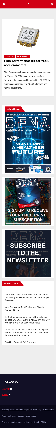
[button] (52, 4)
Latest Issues (31, 416)
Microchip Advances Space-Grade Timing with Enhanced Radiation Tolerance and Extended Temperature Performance (26, 333)
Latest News (9, 56)
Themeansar (49, 410)
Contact (21, 416)
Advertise (12, 416)
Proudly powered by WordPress (14, 410)
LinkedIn (6, 389)
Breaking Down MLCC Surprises (20, 342)
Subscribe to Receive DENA (35, 422)
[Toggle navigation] (28, 4)
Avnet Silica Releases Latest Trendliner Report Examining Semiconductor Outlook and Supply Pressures (27, 297)
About (4, 416)
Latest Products (23, 56)
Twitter (5, 394)
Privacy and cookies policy (12, 422)
